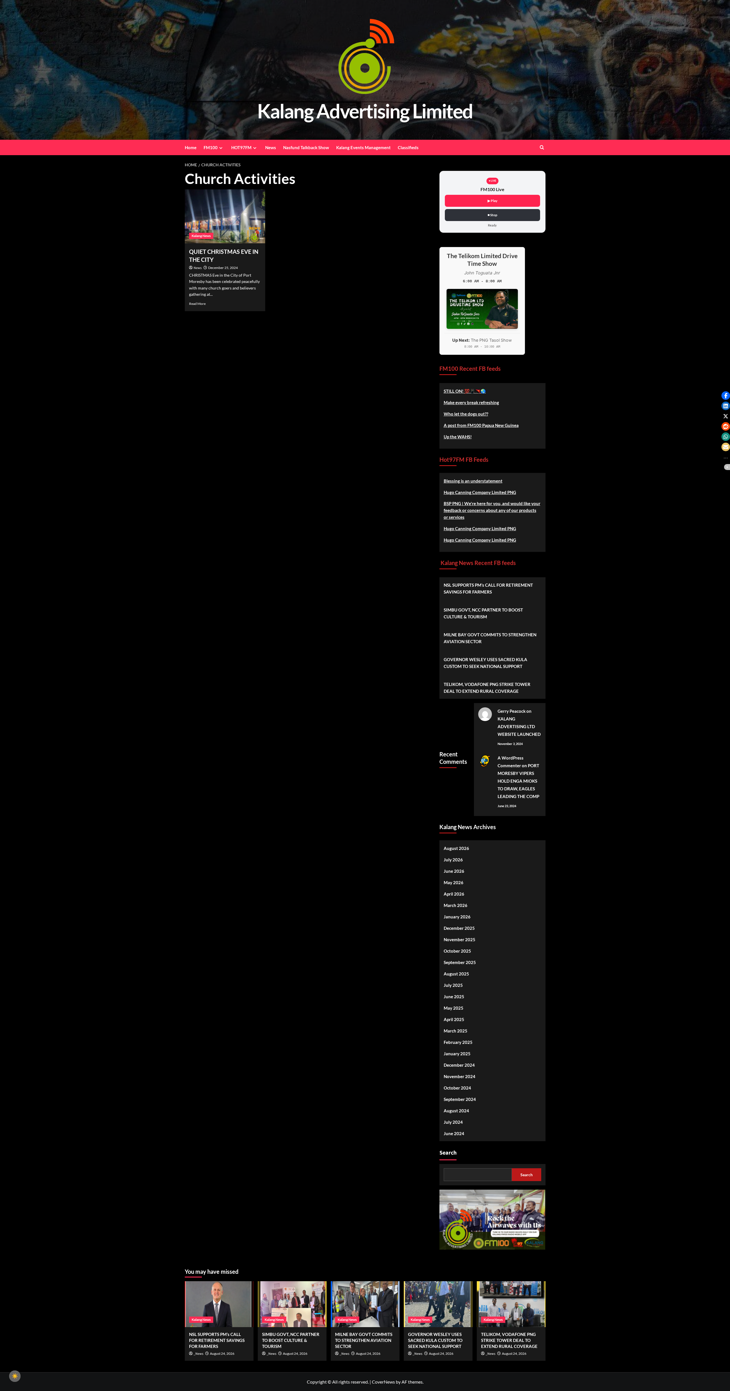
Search (448, 1153)
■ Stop (492, 215)
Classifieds (408, 147)
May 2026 (453, 882)
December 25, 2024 (223, 268)
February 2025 (458, 1042)
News (270, 147)
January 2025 (457, 1053)
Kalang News (201, 236)
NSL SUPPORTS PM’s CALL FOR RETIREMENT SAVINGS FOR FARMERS (488, 588)
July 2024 (453, 1122)
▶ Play (492, 201)
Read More (197, 303)
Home (190, 147)
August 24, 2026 (222, 1353)
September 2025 (460, 962)
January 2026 (457, 916)
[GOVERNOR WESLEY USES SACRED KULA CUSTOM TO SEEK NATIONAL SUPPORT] (438, 1304)
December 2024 (459, 1065)
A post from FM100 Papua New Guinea (481, 425)
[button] (725, 395)
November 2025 (459, 939)
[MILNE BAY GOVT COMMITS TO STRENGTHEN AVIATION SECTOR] (365, 1304)
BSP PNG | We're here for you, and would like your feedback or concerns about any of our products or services (492, 510)
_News (198, 1353)
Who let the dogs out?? (466, 413)
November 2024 (459, 1076)
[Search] (542, 147)
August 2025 (456, 973)
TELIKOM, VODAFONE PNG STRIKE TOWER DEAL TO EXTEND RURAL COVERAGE (487, 688)
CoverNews (383, 1381)
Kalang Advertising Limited (365, 110)
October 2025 (457, 950)
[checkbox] (15, 1376)
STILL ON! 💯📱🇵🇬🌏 (465, 391)
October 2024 (457, 1087)
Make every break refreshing (471, 402)
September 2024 (460, 1099)
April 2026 (454, 893)
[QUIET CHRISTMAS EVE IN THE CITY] (225, 216)
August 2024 (456, 1110)
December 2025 (459, 928)
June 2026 (454, 871)
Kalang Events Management (363, 147)
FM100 (211, 147)
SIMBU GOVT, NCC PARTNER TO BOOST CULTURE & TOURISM (483, 613)
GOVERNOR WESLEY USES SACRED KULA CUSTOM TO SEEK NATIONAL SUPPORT (485, 663)
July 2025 (453, 985)
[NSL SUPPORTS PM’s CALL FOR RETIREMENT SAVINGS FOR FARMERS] (219, 1304)
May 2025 (453, 1008)
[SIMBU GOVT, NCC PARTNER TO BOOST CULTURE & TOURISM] (292, 1304)
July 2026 (453, 859)
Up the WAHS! (458, 436)
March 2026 (455, 905)
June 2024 (454, 1133)
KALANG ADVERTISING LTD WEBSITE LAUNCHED (519, 726)
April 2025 (454, 1019)
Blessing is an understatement (473, 480)
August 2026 (456, 848)
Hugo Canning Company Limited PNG (480, 492)
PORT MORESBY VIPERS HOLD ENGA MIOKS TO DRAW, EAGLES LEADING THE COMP (518, 781)
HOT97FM (241, 147)
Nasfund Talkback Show (306, 147)
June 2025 (454, 996)
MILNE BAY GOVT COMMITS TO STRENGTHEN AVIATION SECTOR (490, 638)
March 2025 (455, 1030)
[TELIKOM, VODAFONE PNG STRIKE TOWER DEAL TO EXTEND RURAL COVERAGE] (511, 1304)
